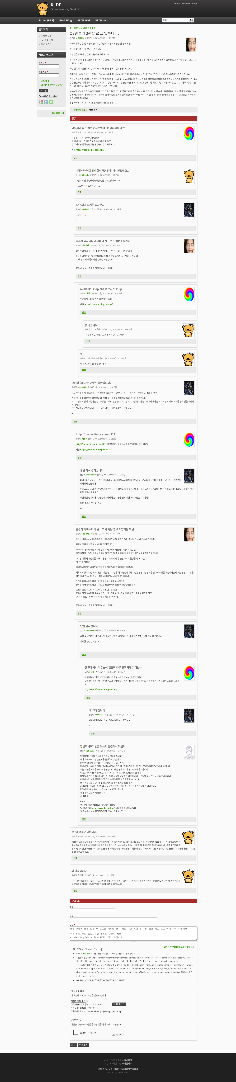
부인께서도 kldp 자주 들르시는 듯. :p (101, 289)
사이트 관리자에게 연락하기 (126, 1068)
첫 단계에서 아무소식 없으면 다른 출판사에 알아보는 (113, 667)
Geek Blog (65, 20)
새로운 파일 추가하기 (80, 1000)
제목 (71, 915)
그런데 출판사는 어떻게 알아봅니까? (91, 383)
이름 (71, 906)
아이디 (42, 62)
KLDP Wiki (83, 20)
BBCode (86, 953)
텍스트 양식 (78, 949)
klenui (85, 175)
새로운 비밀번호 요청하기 (52, 84)
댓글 (72, 924)
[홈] (43, 8)
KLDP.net (101, 20)
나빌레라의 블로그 (88, 28)
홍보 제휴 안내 (58, 113)
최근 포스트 (46, 43)
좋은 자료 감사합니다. (92, 470)
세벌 (79, 132)
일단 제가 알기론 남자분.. (90, 205)
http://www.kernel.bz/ (103, 807)
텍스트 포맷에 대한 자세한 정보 (177, 947)
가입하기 (45, 80)
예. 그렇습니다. (97, 710)
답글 (75, 158)
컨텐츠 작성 (46, 36)
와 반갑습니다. (80, 871)
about (177, 3)
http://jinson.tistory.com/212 (95, 434)
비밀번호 (43, 71)
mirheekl (86, 209)
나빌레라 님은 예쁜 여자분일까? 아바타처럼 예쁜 (98, 128)
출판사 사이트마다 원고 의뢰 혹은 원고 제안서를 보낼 (105, 529)
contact (186, 3)
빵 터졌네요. (91, 325)
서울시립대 (127, 1060)
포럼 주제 (49, 40)
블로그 (76, 28)
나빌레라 (79, 38)
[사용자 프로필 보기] (191, 50)
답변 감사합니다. (89, 626)
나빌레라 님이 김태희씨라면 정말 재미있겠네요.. (102, 170)
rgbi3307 (90, 750)
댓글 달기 (93, 109)
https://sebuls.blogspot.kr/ (90, 149)
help (194, 3)
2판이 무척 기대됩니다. (84, 832)
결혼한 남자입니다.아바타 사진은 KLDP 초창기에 (103, 241)
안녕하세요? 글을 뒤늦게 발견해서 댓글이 (102, 746)
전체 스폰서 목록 (105, 1068)
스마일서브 (127, 1063)
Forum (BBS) (46, 20)
